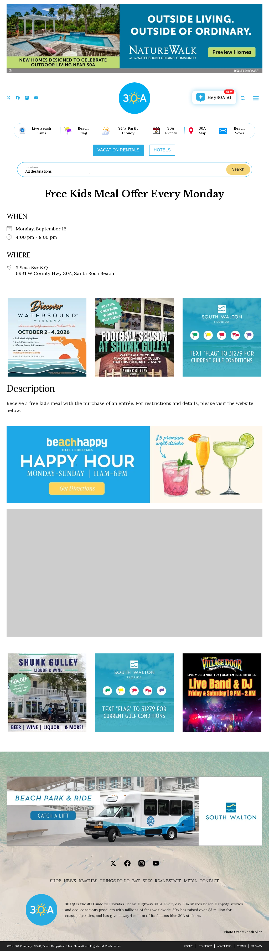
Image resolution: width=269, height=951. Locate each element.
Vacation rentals (118, 150)
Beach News (239, 130)
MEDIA (190, 881)
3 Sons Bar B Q (32, 268)
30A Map (202, 130)
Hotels (162, 150)
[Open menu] (255, 98)
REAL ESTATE (168, 881)
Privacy (256, 946)
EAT (136, 881)
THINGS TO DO (115, 881)
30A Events (171, 130)
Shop (55, 881)
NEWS (70, 881)
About (188, 946)
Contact (209, 881)
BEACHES (88, 881)
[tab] (118, 150)
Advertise (224, 946)
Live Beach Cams (41, 130)
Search (238, 169)
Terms (241, 946)
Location (31, 167)
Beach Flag (83, 130)
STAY (147, 881)
